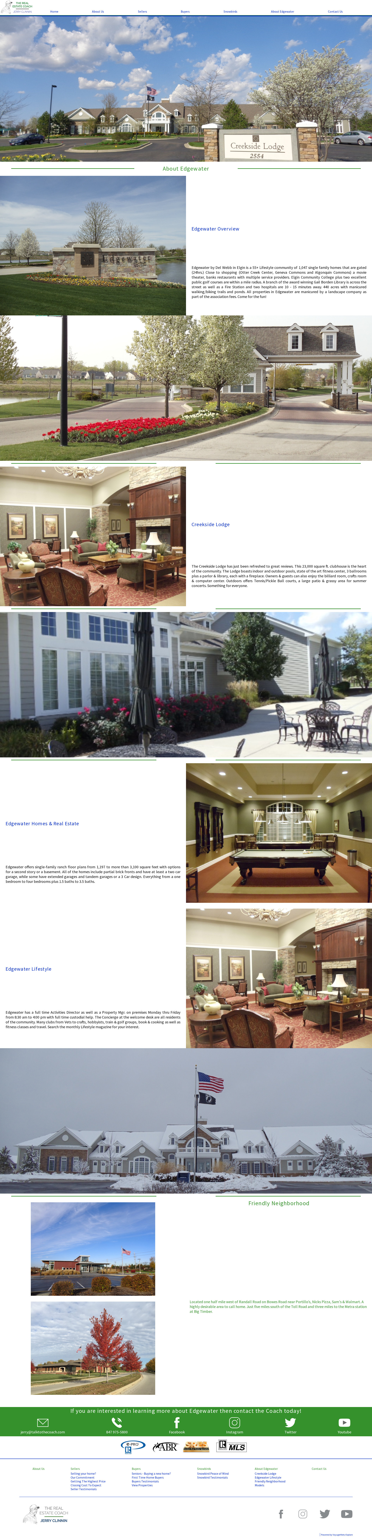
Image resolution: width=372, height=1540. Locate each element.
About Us (98, 11)
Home (54, 11)
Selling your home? (83, 1473)
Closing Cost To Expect (86, 1485)
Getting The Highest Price (88, 1481)
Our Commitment (83, 1477)
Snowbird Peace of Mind (213, 1473)
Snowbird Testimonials (212, 1477)
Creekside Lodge (265, 1473)
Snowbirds (230, 11)
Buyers (185, 11)
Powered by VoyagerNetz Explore (337, 1534)
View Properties (142, 1485)
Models (259, 1485)
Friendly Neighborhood (270, 1481)
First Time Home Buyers (148, 1477)
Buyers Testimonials (145, 1481)
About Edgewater (282, 11)
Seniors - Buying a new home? (151, 1473)
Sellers (142, 11)
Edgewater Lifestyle (268, 1477)
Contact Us (335, 11)
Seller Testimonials (84, 1489)
